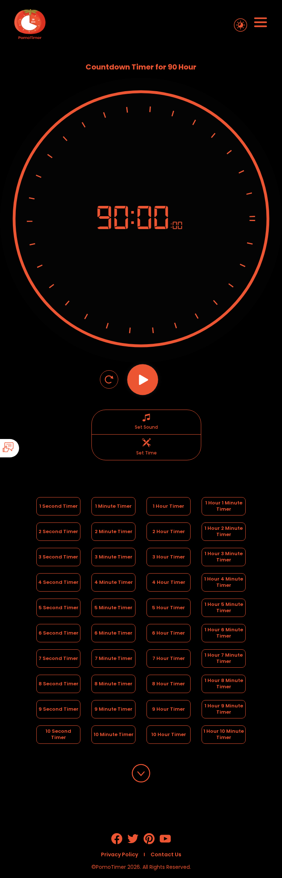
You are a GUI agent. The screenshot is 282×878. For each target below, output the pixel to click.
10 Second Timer (59, 734)
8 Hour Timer (168, 683)
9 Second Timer (59, 709)
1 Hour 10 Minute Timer (224, 734)
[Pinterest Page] (149, 842)
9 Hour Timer (168, 709)
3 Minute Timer (114, 556)
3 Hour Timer (168, 556)
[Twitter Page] (132, 842)
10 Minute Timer (114, 734)
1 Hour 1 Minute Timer (224, 506)
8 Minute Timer (113, 683)
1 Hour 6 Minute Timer (224, 632)
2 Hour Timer (168, 531)
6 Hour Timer (168, 632)
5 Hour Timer (168, 607)
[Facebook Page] (116, 842)
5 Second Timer (59, 607)
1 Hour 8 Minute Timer (224, 683)
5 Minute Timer (113, 607)
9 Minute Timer (113, 709)
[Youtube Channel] (165, 842)
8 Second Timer (59, 683)
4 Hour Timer (168, 582)
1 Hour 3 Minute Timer (224, 556)
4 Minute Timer (113, 582)
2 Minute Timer (114, 531)
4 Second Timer (58, 582)
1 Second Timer (58, 506)
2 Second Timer (58, 531)
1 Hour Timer (168, 506)
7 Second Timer (58, 658)
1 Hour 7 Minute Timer (224, 658)
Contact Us (166, 854)
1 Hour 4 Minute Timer (224, 582)
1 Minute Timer (113, 506)
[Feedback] (30, 448)
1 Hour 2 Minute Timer (224, 531)
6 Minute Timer (113, 632)
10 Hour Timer (168, 734)
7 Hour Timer (168, 658)
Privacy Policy (119, 854)
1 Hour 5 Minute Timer (224, 607)
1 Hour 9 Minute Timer (224, 708)
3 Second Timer (58, 556)
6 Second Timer (59, 632)
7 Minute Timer (114, 658)
